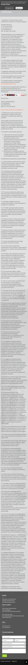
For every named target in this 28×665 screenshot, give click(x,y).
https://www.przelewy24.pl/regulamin (12, 110)
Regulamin (14, 661)
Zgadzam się (19, 8)
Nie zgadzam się (9, 8)
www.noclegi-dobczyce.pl (8, 84)
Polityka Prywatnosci (6, 661)
